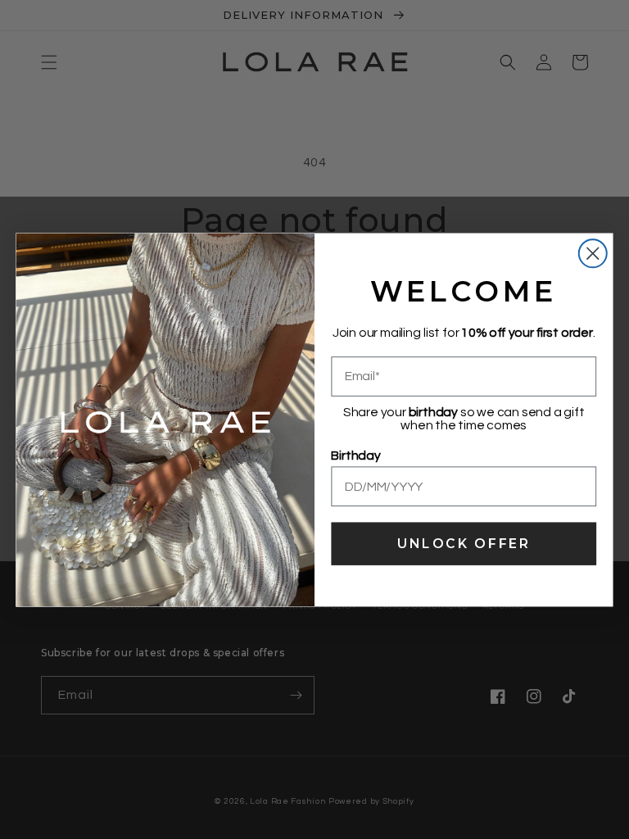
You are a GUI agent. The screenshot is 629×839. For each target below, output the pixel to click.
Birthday (355, 455)
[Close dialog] (593, 253)
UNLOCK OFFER (463, 543)
